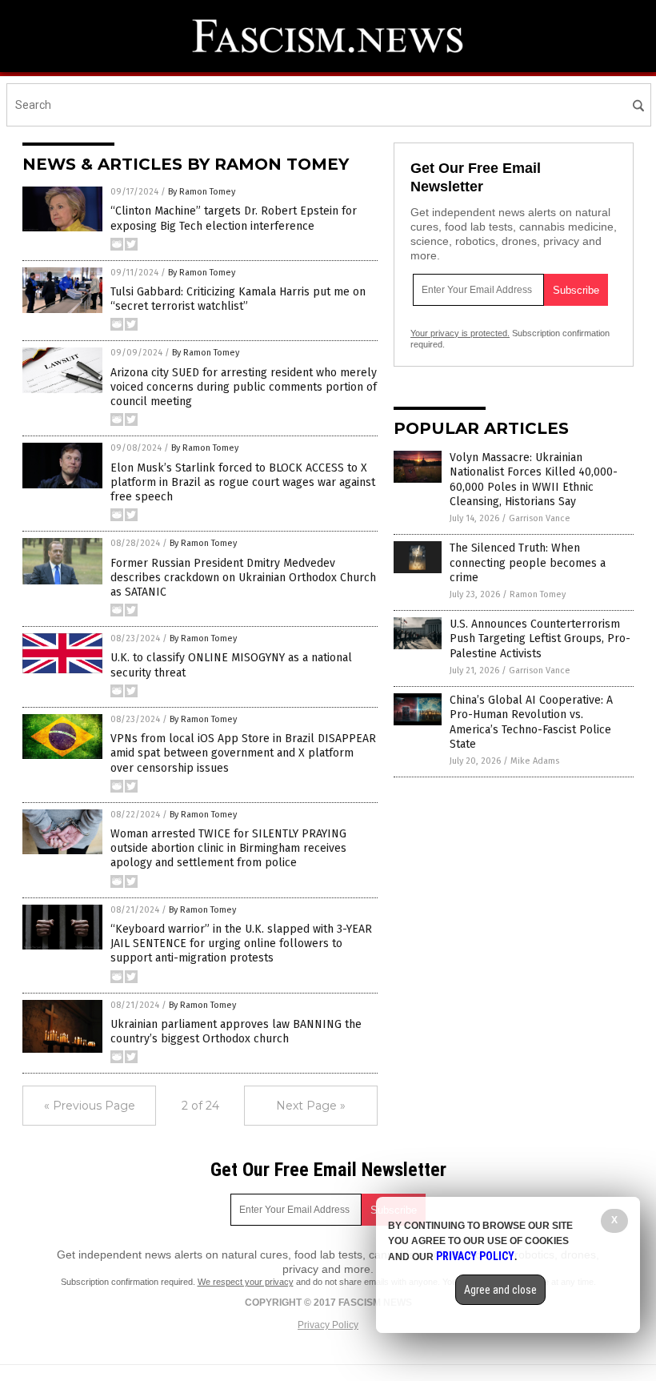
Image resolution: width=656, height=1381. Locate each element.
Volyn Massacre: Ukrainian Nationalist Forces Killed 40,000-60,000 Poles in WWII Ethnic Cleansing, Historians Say (534, 479)
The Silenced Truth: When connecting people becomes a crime (528, 562)
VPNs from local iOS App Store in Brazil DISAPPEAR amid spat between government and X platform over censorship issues (243, 753)
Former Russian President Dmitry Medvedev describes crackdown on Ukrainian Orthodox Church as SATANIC (243, 577)
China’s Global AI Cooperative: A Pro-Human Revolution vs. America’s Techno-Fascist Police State (531, 722)
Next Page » (311, 1105)
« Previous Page (89, 1105)
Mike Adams (534, 761)
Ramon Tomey (538, 594)
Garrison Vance (539, 518)
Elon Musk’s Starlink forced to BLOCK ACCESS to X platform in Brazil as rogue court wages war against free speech (242, 482)
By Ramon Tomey (201, 192)
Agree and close (500, 1289)
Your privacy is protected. (460, 333)
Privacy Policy (328, 1325)
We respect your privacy (246, 1282)
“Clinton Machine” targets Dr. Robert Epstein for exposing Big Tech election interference (233, 218)
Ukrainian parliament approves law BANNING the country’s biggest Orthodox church (236, 1032)
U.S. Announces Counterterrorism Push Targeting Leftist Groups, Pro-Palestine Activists (540, 638)
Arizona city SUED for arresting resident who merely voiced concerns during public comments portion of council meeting (243, 387)
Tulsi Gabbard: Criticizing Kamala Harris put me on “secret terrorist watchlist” (238, 299)
